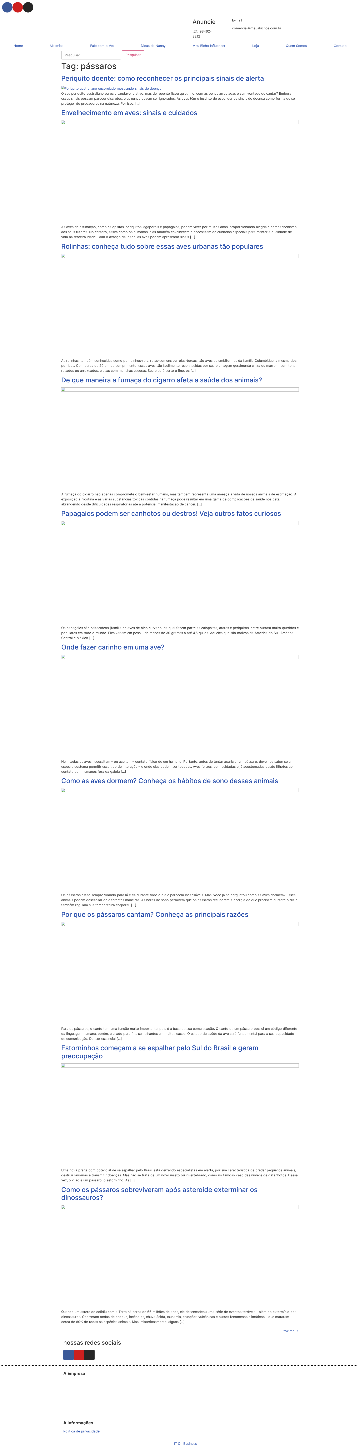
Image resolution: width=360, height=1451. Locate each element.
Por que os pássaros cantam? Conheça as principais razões (154, 914)
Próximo (290, 1331)
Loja (255, 46)
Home (18, 46)
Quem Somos (296, 46)
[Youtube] (17, 7)
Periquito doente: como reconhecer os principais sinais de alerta (162, 78)
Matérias (56, 46)
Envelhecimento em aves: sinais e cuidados (129, 113)
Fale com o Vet (102, 46)
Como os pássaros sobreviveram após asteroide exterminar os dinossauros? (159, 1194)
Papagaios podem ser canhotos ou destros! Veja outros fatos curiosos (171, 513)
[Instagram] (28, 7)
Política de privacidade (81, 1431)
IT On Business (185, 1443)
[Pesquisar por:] (91, 55)
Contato (340, 46)
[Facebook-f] (7, 7)
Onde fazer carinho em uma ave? (113, 647)
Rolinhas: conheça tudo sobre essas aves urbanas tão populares (162, 246)
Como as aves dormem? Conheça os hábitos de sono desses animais (169, 781)
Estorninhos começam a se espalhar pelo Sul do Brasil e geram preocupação (159, 1052)
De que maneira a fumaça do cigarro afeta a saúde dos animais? (161, 380)
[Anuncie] (187, 22)
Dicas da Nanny (153, 46)
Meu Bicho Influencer (208, 46)
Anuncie (203, 21)
